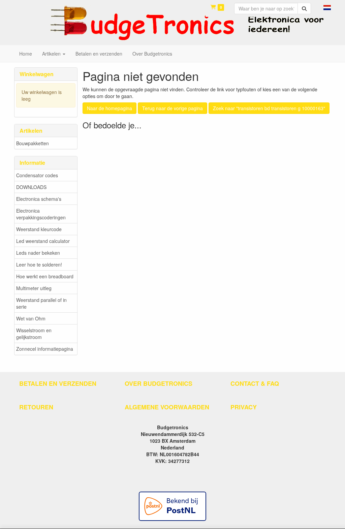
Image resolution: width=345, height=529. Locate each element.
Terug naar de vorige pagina (172, 108)
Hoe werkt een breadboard (44, 276)
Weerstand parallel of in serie (41, 303)
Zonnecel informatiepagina (44, 348)
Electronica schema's (38, 198)
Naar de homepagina (109, 108)
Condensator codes (37, 175)
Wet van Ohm (30, 318)
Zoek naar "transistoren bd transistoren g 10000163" (269, 108)
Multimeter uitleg (34, 288)
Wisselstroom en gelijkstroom (34, 333)
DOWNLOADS (31, 187)
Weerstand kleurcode (39, 229)
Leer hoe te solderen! (39, 264)
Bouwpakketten (32, 143)
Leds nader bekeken (38, 252)
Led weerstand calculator (43, 241)
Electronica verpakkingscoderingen (41, 214)
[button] (327, 6)
